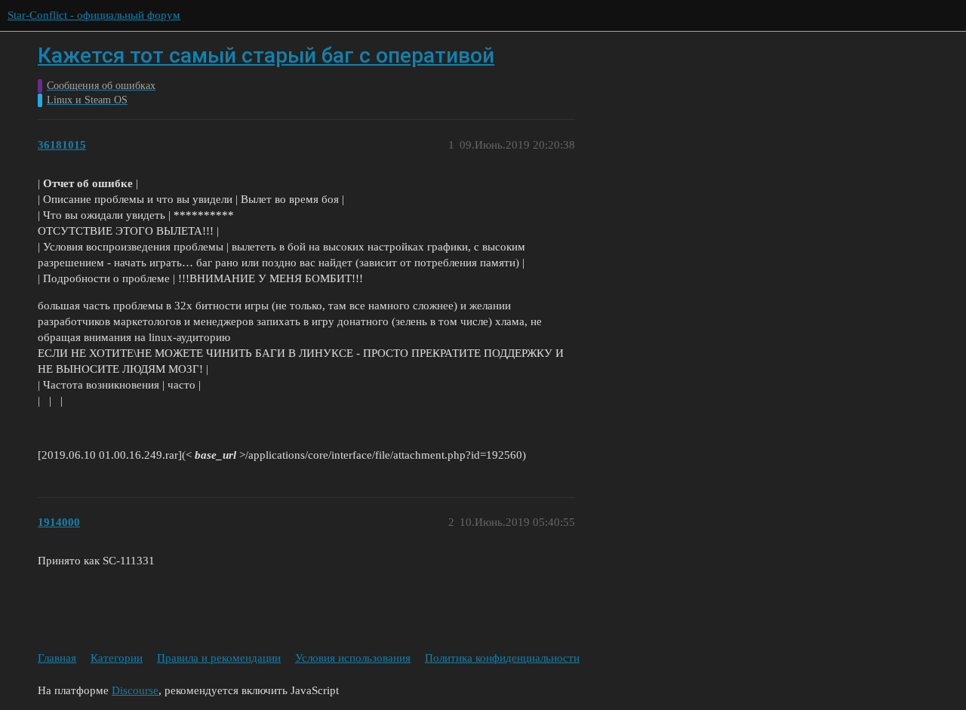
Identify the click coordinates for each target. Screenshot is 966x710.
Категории (117, 658)
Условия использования (353, 658)
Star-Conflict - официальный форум (94, 15)
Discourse (135, 690)
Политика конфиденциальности (502, 658)
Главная (57, 658)
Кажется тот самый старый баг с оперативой (266, 55)
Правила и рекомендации (219, 658)
